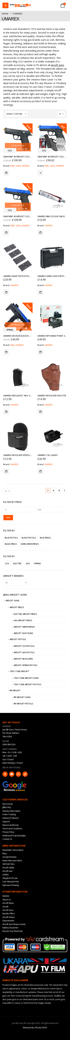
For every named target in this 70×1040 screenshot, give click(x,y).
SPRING (37, 563)
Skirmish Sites (8, 864)
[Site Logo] (20, 5)
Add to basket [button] (6, 173)
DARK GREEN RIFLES (30, 543)
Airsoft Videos (8, 917)
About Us (6, 899)
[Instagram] (18, 774)
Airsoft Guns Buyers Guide (14, 924)
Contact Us (7, 839)
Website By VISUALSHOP (35, 1027)
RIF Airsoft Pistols (23, 703)
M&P (12, 165)
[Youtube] (11, 774)
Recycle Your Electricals (12, 931)
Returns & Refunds (10, 825)
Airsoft (5, 906)
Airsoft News (8, 903)
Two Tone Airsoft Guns (26, 677)
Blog (4, 853)
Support (6, 821)
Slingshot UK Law (9, 878)
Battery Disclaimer (10, 927)
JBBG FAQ (6, 807)
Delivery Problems (10, 818)
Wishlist (5, 896)
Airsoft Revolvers (23, 658)
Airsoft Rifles (17, 607)
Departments (8, 920)
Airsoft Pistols (18, 639)
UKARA (5, 874)
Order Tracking (9, 814)
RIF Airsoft (15, 690)
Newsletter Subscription (12, 850)
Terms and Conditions (12, 828)
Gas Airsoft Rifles (23, 620)
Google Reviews (9, 857)
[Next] (64, 490)
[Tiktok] (25, 774)
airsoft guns (57, 65)
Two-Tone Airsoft (19, 671)
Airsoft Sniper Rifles (24, 626)
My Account (7, 804)
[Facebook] (5, 774)
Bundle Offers (8, 913)
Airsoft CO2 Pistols (24, 645)
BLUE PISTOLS (11, 537)
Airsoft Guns (12, 600)
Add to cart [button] (40, 173)
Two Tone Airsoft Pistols (27, 684)
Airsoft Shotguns (23, 633)
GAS (28, 563)
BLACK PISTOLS (29, 537)
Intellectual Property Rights (14, 835)
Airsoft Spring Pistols (25, 665)
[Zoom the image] (14, 782)
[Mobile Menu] (5, 5)
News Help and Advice (12, 860)
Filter (8, 517)
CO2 (7, 563)
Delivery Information (11, 811)
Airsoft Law (7, 871)
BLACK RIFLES (11, 543)
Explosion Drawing (10, 885)
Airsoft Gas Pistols (24, 652)
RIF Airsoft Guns (22, 697)
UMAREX (25, 165)
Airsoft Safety (8, 867)
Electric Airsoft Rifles (25, 613)
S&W (18, 165)
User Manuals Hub (10, 881)
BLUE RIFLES (45, 537)
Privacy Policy (8, 832)
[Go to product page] (52, 198)
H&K (12, 344)
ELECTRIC (17, 563)
